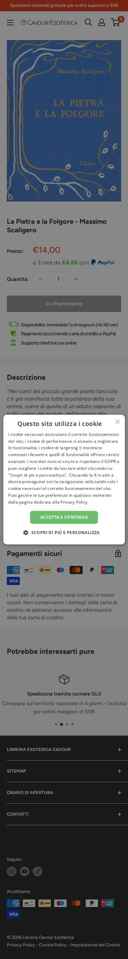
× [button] (117, 422)
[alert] (64, 479)
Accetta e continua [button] (64, 517)
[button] (64, 532)
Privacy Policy (73, 502)
